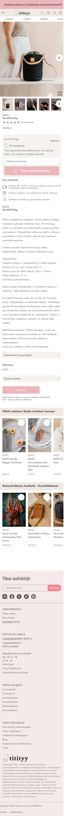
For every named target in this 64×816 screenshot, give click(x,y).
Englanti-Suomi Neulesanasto (16, 743)
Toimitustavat (8, 693)
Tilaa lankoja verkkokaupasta (16, 727)
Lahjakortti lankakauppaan (15, 735)
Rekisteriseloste (9, 706)
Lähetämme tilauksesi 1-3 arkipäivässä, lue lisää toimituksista (31, 4)
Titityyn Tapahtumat (11, 668)
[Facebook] (12, 596)
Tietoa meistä (8, 613)
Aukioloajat (8, 664)
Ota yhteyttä (8, 617)
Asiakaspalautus (10, 697)
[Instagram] (4, 596)
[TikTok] (26, 596)
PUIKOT (44, 19)
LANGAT (9, 19)
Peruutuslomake (10, 702)
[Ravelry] (19, 596)
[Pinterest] (33, 596)
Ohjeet (27, 19)
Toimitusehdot (9, 689)
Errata (5, 747)
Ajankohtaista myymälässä (15, 672)
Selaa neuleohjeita (11, 731)
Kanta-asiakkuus (10, 710)
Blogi (5, 739)
